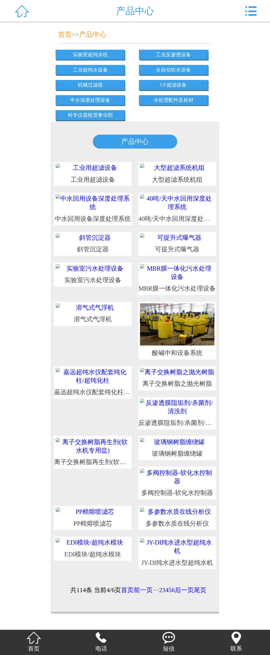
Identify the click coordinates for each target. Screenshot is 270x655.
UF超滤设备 (173, 85)
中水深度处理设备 (90, 100)
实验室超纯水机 (90, 54)
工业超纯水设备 (90, 70)
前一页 (143, 590)
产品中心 (93, 34)
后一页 (184, 590)
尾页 (200, 590)
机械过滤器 (90, 85)
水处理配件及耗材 (173, 100)
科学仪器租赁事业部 (90, 115)
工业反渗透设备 (173, 54)
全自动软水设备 (173, 70)
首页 (65, 34)
